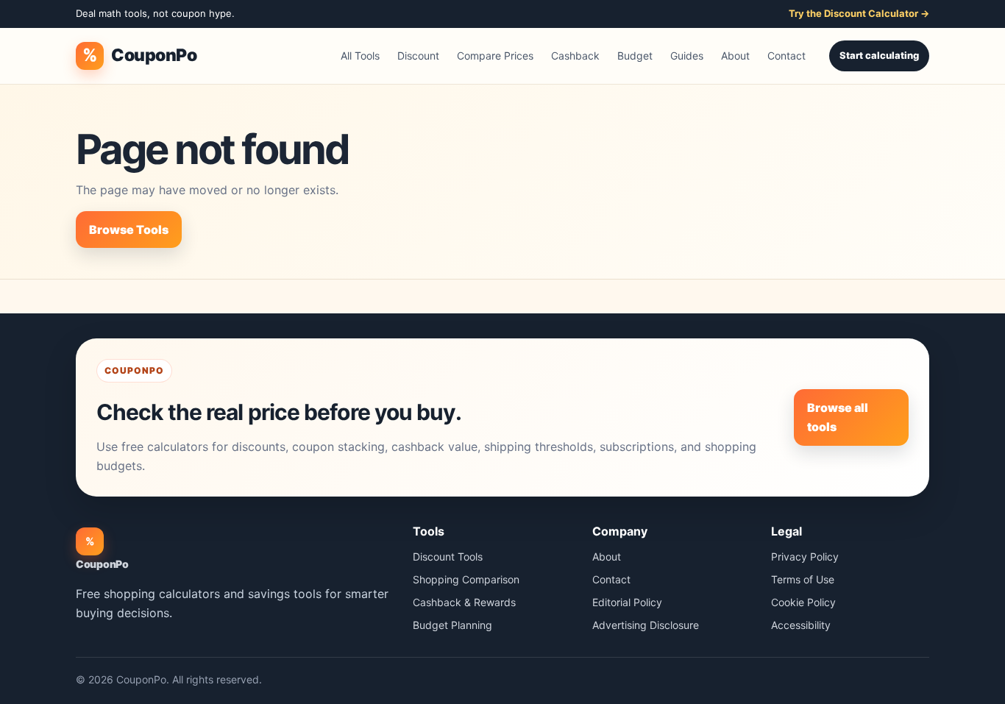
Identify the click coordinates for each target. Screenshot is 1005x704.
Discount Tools (448, 556)
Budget (635, 55)
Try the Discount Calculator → (859, 13)
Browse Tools (128, 229)
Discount (418, 55)
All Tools (360, 55)
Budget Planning (452, 625)
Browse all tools (837, 417)
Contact (786, 55)
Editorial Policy (627, 602)
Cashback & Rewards (464, 602)
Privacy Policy (805, 556)
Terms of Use (802, 579)
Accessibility (801, 625)
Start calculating (879, 55)
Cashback (575, 55)
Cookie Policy (803, 602)
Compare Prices (495, 55)
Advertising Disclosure (645, 625)
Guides (686, 55)
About (735, 55)
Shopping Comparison (466, 579)
